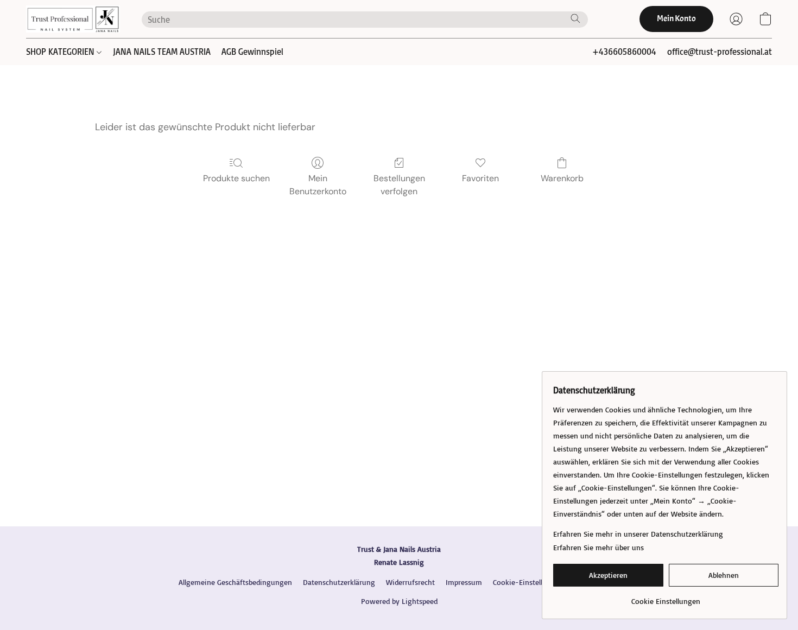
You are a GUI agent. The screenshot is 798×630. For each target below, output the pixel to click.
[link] (665, 597)
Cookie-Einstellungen (528, 582)
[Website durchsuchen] (575, 18)
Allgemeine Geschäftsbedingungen (235, 582)
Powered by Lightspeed (399, 601)
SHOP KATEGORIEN (61, 51)
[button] (73, 19)
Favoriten (480, 178)
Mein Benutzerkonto (317, 185)
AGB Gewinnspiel (252, 51)
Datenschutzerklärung (339, 582)
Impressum (464, 582)
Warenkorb (562, 178)
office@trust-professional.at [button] (719, 51)
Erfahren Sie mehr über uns (598, 547)
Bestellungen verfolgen (399, 185)
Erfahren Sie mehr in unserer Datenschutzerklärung (638, 533)
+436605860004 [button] (624, 51)
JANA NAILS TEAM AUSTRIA (162, 51)
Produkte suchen (236, 178)
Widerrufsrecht (410, 582)
